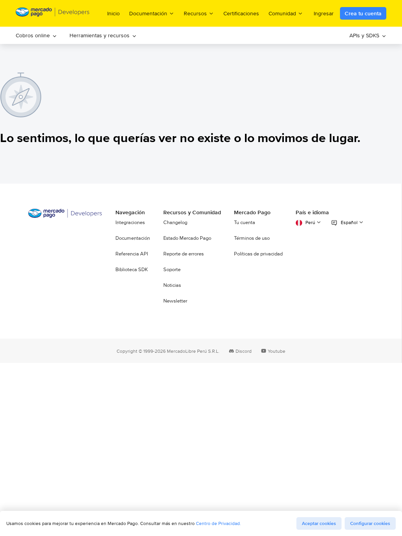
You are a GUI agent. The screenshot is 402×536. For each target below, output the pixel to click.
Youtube (276, 351)
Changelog (175, 222)
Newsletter (175, 301)
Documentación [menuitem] (148, 13)
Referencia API (131, 254)
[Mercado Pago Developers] (65, 216)
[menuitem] (36, 35)
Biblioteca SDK (131, 269)
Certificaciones (241, 13)
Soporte (172, 269)
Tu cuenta (244, 222)
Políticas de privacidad (258, 254)
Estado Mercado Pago (187, 238)
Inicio (113, 13)
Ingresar (324, 13)
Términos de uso (252, 238)
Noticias (172, 285)
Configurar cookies (370, 523)
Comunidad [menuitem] (282, 13)
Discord (244, 351)
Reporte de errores (183, 254)
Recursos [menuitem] (195, 13)
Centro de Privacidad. (218, 523)
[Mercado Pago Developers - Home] (53, 13)
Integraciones (130, 222)
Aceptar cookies (319, 523)
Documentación (132, 238)
